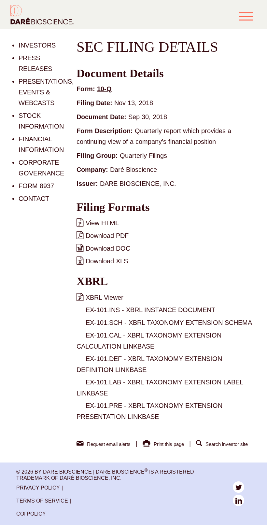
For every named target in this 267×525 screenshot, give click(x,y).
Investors (37, 45)
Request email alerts (109, 444)
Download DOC (108, 248)
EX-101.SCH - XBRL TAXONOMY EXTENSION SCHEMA (169, 322)
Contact (34, 198)
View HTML (102, 223)
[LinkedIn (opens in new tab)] (238, 500)
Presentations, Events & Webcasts (46, 92)
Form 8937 (36, 185)
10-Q (104, 88)
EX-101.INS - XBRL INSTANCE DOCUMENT (150, 309)
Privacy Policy (38, 487)
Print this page (169, 444)
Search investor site (226, 444)
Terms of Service (42, 501)
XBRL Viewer (104, 297)
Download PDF (107, 235)
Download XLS (107, 261)
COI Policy (31, 514)
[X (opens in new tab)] (238, 487)
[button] (245, 16)
